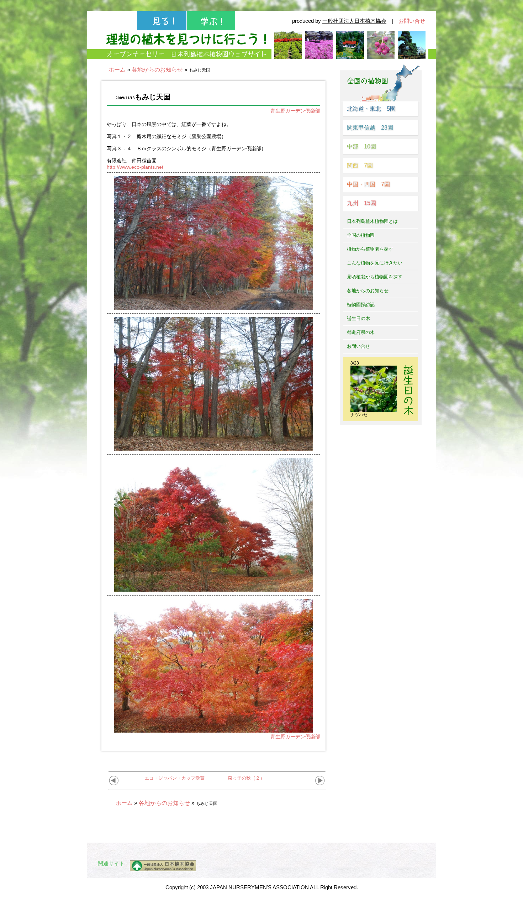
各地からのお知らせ (157, 70)
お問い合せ (411, 21)
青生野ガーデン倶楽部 (295, 111)
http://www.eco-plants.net (135, 167)
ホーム (117, 70)
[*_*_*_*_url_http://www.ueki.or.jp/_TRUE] (160, 865)
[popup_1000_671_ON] (213, 307)
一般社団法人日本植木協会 (354, 21)
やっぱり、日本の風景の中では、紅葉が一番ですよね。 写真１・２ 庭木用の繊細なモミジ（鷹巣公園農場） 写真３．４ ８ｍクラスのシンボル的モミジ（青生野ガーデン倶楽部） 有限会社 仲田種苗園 (186, 145)
